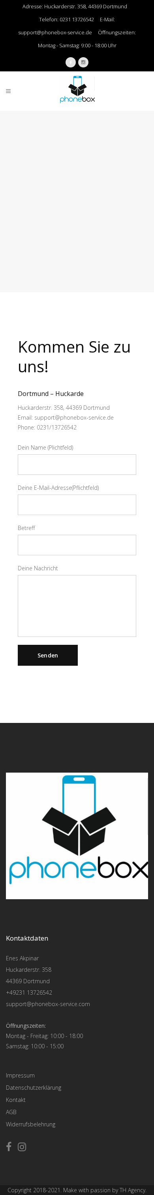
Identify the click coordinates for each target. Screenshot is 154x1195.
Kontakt (16, 1100)
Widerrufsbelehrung (30, 1124)
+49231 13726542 (29, 992)
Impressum (20, 1075)
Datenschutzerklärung (33, 1087)
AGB (11, 1112)
